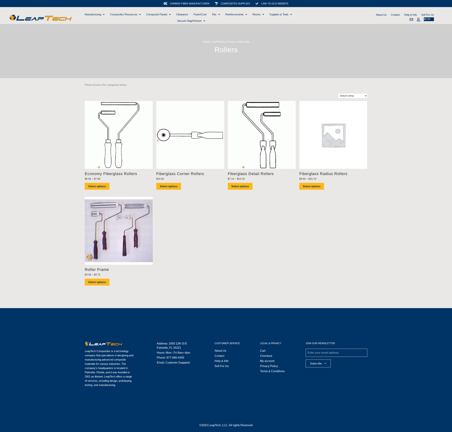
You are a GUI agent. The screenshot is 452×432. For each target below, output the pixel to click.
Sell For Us (427, 14)
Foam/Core (200, 14)
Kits (214, 14)
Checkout (266, 355)
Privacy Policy (269, 366)
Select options (97, 186)
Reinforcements (234, 14)
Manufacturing (93, 14)
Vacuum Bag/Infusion (189, 20)
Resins (256, 14)
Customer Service (227, 343)
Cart (262, 350)
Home (206, 41)
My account (267, 360)
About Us (381, 14)
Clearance (182, 14)
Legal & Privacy (270, 343)
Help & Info (410, 14)
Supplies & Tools (279, 14)
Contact (395, 14)
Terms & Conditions (272, 371)
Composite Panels (156, 14)
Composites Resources (123, 14)
